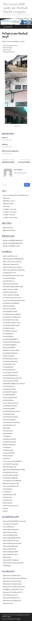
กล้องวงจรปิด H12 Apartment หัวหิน (13, 563)
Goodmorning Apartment (10, 397)
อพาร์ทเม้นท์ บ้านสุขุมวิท (10, 392)
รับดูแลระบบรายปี (8, 203)
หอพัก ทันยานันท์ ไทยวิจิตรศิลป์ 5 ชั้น (13, 259)
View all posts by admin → (21, 173)
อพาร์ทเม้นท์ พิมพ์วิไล (9, 394)
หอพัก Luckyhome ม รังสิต (10, 289)
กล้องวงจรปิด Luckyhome (10, 532)
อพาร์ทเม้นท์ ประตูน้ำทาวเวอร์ (11, 322)
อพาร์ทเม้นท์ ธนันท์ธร (9, 278)
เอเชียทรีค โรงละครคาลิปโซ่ (11, 350)
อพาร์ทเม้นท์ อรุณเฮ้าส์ (9, 442)
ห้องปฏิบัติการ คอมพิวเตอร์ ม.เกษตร (13, 589)
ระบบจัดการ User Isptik (9, 209)
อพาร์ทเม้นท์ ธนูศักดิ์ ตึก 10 (10, 339)
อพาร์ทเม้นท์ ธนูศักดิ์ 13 (9, 345)
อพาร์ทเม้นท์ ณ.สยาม (9, 328)
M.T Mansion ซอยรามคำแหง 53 (12, 297)
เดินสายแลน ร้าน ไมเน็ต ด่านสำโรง (13, 592)
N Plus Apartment (8, 430)
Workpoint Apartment (9, 444)
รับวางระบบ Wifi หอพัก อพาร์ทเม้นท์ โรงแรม (15, 195)
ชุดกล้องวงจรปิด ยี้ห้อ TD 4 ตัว (11, 246)
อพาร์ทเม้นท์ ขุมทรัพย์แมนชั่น (11, 342)
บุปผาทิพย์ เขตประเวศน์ (9, 494)
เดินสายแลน (6, 198)
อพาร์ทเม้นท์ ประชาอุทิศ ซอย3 (11, 317)
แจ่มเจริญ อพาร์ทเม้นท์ (9, 439)
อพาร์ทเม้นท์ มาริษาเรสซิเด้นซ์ (11, 314)
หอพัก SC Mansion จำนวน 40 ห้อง (12, 267)
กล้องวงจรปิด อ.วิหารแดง (10, 554)
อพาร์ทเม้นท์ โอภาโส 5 (9, 272)
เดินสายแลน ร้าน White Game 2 (12, 575)
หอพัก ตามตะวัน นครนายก (10, 284)
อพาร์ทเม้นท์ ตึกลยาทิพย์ (10, 311)
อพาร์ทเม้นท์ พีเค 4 (8, 336)
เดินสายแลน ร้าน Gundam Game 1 (12, 584)
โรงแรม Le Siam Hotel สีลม (10, 381)
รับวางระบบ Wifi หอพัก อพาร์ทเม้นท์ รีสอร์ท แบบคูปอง (15, 8)
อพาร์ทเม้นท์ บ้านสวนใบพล (10, 475)
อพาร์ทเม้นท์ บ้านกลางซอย (10, 320)
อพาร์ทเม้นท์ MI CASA (9, 389)
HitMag (18, 619)
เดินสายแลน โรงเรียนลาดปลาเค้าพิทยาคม (15, 578)
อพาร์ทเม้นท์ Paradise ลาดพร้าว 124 (13, 275)
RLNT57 (5, 511)
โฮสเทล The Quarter (9, 356)
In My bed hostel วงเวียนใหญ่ (11, 422)
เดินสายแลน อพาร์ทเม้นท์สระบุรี (12, 600)
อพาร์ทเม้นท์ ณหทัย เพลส (10, 353)
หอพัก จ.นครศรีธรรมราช (10, 256)
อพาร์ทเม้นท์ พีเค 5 (8, 333)
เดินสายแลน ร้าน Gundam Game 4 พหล (14, 586)
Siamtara (5, 144)
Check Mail (6, 206)
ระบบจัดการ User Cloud (9, 212)
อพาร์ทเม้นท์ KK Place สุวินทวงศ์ (12, 378)
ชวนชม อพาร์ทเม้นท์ (9, 453)
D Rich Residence (8, 489)
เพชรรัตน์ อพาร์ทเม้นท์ (9, 308)
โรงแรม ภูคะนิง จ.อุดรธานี (10, 372)
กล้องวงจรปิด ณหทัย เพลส (10, 546)
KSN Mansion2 (7, 497)
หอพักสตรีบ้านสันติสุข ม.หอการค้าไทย (14, 383)
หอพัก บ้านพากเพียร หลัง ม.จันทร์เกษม (14, 270)
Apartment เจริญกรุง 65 (9, 467)
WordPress (11, 619)
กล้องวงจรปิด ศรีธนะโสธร (10, 535)
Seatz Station (6, 428)
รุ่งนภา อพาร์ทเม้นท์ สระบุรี (10, 486)
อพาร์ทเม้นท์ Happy (8, 386)
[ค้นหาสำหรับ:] (16, 185)
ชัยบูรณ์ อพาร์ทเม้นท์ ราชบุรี (11, 483)
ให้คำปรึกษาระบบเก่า (9, 201)
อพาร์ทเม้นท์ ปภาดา (8, 281)
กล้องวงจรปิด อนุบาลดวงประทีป (12, 543)
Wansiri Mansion (7, 503)
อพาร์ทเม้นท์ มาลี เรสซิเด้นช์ (11, 303)
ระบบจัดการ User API (9, 214)
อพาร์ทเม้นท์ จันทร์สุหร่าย (10, 375)
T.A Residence (7, 436)
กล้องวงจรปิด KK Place (9, 549)
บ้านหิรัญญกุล (7, 565)
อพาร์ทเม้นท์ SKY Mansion (10, 417)
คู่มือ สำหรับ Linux (8, 227)
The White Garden (8, 450)
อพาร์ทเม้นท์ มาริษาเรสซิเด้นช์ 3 (12, 480)
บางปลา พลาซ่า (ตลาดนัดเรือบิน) (12, 461)
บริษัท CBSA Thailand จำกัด (10, 264)
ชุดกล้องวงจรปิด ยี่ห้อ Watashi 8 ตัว (13, 240)
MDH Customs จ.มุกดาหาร (10, 151)
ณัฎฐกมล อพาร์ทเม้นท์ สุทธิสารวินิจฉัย (14, 469)
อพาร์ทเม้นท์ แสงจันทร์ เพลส (11, 325)
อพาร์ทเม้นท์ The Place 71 (10, 595)
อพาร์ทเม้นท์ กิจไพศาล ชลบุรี (11, 411)
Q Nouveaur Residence (9, 419)
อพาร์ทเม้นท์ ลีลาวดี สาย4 (10, 472)
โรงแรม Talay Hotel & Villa (10, 403)
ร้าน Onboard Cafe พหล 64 (10, 524)
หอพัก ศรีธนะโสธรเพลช (10, 292)
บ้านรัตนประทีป (7, 500)
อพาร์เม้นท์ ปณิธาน (8, 400)
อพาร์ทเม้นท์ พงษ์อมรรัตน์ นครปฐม (13, 286)
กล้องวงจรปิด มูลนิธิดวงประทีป (11, 538)
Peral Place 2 (6, 458)
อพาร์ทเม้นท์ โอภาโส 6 (9, 425)
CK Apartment (7, 491)
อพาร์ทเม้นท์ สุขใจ (8, 367)
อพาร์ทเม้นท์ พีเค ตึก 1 (9, 369)
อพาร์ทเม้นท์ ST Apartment (10, 464)
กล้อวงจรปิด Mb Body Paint (11, 529)
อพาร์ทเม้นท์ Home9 (9, 414)
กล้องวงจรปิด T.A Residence (11, 560)
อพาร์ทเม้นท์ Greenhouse (10, 331)
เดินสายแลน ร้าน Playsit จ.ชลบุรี (12, 581)
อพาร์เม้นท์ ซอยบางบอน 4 (10, 358)
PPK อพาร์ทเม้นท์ (8, 455)
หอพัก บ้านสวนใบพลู (9, 306)
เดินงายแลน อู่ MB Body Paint (11, 597)
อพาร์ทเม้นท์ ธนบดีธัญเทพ (10, 478)
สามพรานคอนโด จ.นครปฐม (11, 295)
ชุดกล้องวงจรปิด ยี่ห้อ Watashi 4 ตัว (13, 243)
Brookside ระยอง (8, 603)
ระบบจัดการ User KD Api (10, 217)
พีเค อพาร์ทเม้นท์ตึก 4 (9, 347)
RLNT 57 (5, 137)
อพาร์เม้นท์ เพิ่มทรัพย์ (9, 408)
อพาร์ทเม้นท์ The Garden (10, 406)
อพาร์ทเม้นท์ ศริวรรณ (9, 364)
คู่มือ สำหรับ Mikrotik (9, 230)
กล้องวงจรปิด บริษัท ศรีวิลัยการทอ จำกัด (14, 521)
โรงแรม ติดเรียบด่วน (9, 526)
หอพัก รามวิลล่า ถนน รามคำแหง (12, 261)
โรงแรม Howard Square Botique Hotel (14, 300)
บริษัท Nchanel (7, 557)
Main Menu (9, 26)
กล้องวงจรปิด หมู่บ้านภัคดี (10, 551)
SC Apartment (7, 447)
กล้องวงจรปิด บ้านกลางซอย (11, 540)
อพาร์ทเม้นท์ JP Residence (10, 361)
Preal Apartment (7, 433)
